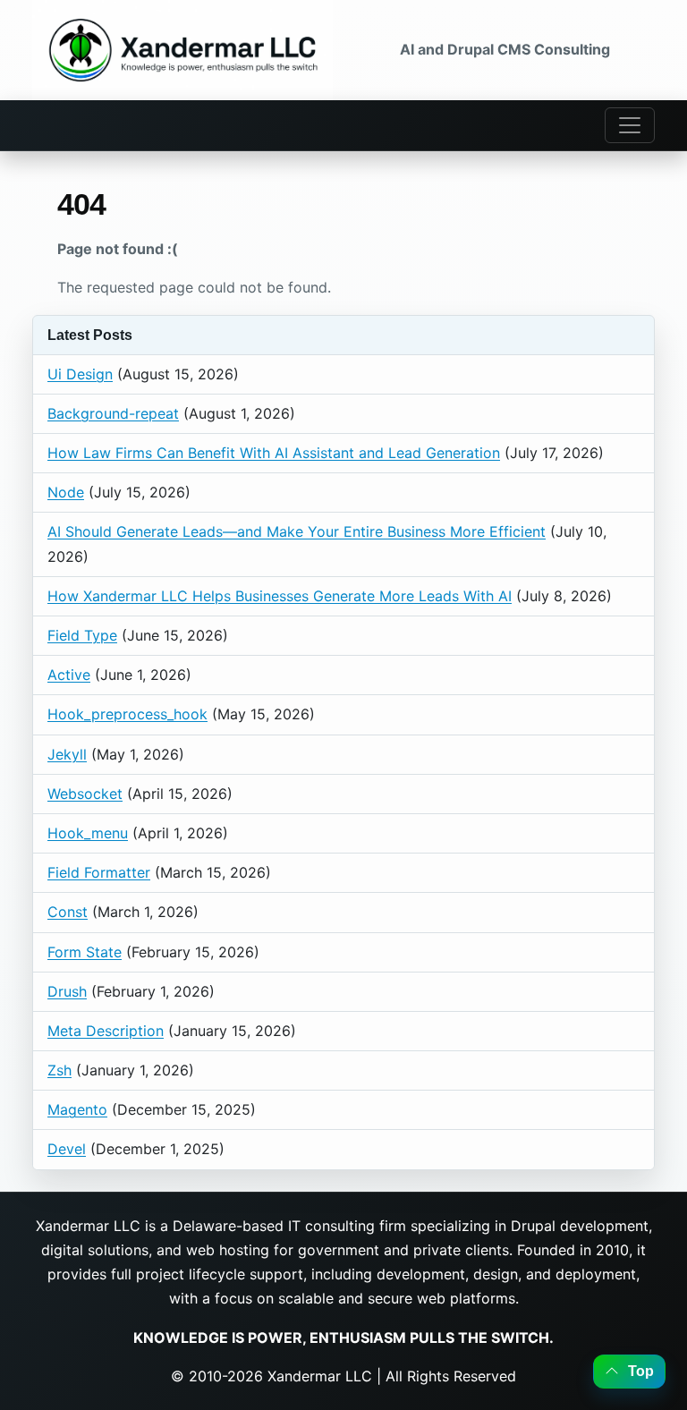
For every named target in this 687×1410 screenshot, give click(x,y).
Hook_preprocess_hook (127, 714)
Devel (66, 1149)
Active (68, 675)
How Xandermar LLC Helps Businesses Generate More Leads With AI (279, 596)
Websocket (85, 794)
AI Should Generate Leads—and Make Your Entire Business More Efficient (296, 531)
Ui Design (80, 374)
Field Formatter (98, 872)
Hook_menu (87, 833)
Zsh (59, 1070)
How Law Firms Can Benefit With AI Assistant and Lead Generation (273, 453)
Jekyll (67, 754)
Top (638, 1371)
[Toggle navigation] (630, 125)
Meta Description (105, 1031)
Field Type (82, 635)
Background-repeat (113, 413)
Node (65, 492)
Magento (77, 1109)
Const (67, 912)
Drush (67, 991)
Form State (84, 952)
